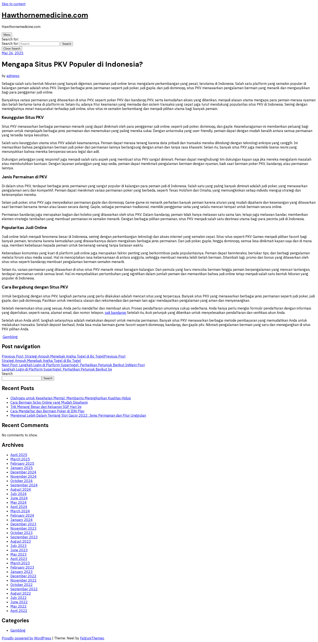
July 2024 (18, 494)
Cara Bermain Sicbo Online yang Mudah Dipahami (49, 402)
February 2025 (22, 463)
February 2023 (22, 567)
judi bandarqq (115, 312)
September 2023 (24, 537)
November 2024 (23, 476)
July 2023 (18, 546)
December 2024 (23, 472)
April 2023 (18, 559)
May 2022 (18, 606)
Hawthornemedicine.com (45, 15)
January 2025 (21, 468)
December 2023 (23, 524)
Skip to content (14, 4)
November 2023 (23, 528)
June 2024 (19, 498)
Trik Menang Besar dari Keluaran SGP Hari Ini (45, 407)
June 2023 (19, 550)
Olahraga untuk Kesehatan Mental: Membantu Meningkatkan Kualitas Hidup (70, 398)
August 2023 (20, 541)
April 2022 (18, 610)
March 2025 (20, 459)
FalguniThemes (92, 638)
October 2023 (21, 533)
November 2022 (23, 580)
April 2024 (18, 507)
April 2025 (18, 455)
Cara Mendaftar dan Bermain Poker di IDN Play (47, 411)
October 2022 (21, 584)
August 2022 (20, 593)
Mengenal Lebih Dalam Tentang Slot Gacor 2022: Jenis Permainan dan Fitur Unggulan (78, 415)
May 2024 (18, 502)
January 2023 (21, 571)
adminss (12, 76)
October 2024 (21, 481)
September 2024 (24, 485)
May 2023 (18, 554)
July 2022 (18, 597)
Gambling (10, 337)
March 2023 (20, 563)
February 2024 (22, 515)
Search (7, 373)
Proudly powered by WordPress (26, 638)
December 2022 (23, 576)
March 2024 (20, 511)
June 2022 (19, 602)
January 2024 (21, 520)
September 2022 (24, 589)
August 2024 (20, 489)
